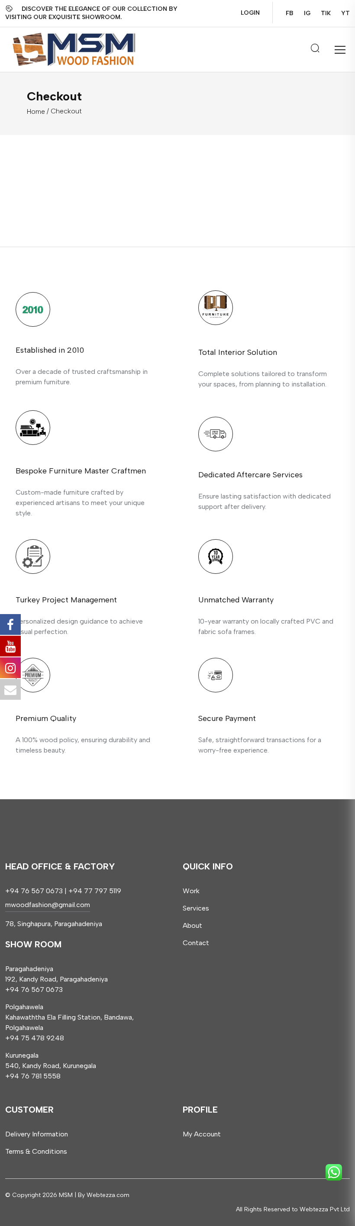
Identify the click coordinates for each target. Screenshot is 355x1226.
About (192, 925)
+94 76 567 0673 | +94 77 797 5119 (63, 891)
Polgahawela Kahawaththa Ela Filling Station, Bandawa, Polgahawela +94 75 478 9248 (69, 1022)
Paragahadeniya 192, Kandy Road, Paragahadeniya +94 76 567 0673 (56, 979)
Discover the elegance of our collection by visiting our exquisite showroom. (91, 13)
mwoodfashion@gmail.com (47, 905)
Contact (196, 943)
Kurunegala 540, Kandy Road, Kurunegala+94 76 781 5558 (50, 1065)
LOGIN (250, 13)
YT (345, 13)
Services (196, 908)
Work (191, 891)
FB (290, 13)
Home (36, 111)
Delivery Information (36, 1134)
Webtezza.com (108, 1195)
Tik (326, 13)
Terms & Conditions (36, 1151)
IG (307, 13)
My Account (202, 1134)
